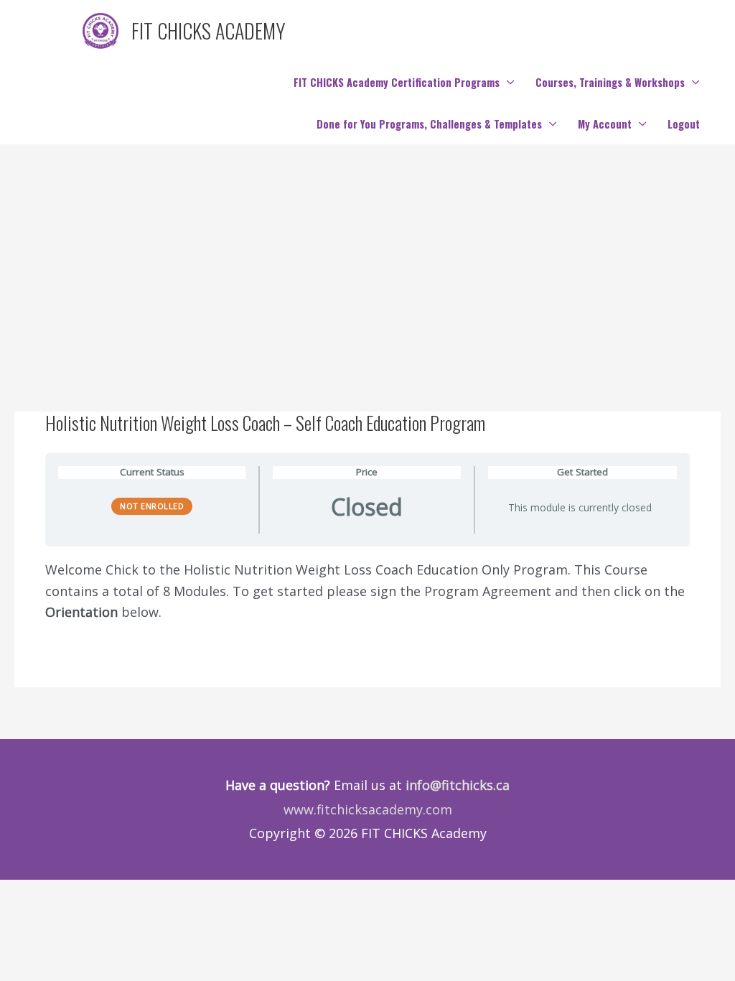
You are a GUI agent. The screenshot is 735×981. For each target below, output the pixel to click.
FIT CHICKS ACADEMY (208, 30)
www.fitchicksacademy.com (368, 809)
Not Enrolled (152, 506)
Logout (684, 123)
